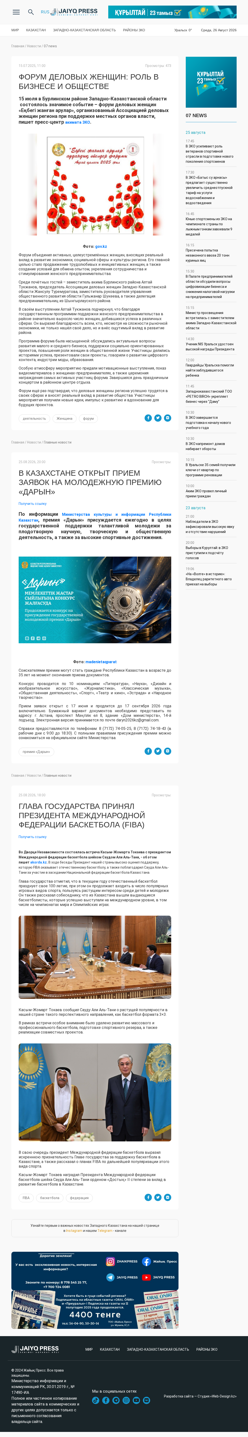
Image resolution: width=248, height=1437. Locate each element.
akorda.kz (38, 862)
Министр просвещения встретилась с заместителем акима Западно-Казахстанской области (211, 318)
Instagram (74, 1231)
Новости (34, 46)
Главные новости (57, 442)
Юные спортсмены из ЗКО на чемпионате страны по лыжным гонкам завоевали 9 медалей (209, 224)
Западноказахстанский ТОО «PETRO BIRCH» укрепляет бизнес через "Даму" (209, 394)
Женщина (64, 418)
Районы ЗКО (134, 30)
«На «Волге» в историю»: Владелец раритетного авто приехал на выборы (209, 576)
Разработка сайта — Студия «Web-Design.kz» (200, 1396)
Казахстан (36, 30)
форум (88, 418)
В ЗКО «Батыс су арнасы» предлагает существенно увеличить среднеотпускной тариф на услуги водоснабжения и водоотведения (209, 187)
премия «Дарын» (36, 752)
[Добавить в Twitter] (158, 418)
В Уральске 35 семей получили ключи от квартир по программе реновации (210, 467)
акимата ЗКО (77, 122)
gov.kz (100, 246)
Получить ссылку (32, 504)
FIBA (26, 1198)
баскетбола (49, 1198)
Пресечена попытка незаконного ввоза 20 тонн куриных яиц (207, 252)
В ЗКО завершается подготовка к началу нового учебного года (208, 420)
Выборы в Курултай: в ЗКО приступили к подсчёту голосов (207, 550)
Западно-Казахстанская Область (84, 30)
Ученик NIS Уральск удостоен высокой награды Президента (210, 344)
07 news (50, 46)
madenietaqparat (101, 662)
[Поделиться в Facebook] (148, 418)
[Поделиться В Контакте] (167, 418)
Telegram (104, 1231)
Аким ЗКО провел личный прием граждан (206, 491)
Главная (17, 46)
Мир (15, 30)
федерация (79, 1198)
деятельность (34, 418)
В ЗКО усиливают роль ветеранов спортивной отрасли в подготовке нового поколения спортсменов (209, 151)
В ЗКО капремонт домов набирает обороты (205, 444)
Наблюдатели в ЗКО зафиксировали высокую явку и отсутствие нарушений (210, 524)
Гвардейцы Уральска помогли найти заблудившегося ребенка (210, 367)
